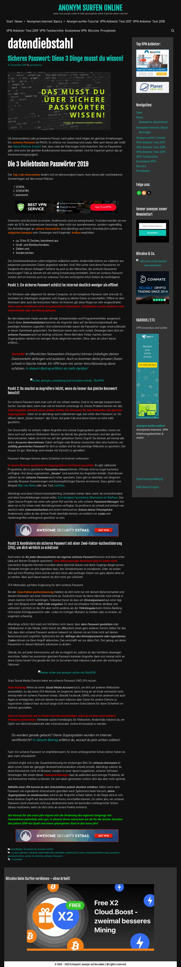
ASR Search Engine (147, 487)
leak (107, 852)
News (18, 21)
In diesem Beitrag (45, 740)
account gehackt (19, 852)
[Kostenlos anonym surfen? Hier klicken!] (147, 417)
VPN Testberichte (52, 30)
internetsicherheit (94, 852)
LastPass (59, 485)
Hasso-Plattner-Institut (27, 146)
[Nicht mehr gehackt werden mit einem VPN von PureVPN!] (67, 212)
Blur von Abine (27, 485)
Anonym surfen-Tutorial (82, 21)
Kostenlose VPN (76, 30)
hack (82, 852)
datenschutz (72, 852)
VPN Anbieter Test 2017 (116, 21)
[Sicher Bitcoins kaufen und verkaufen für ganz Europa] (152, 303)
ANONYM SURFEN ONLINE (90, 7)
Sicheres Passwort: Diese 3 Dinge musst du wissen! (65, 58)
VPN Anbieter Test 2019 (22, 30)
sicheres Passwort (53, 855)
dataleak (33, 852)
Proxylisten (108, 30)
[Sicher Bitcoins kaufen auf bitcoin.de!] (152, 265)
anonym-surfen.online (150, 425)
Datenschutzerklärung (149, 479)
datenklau (60, 852)
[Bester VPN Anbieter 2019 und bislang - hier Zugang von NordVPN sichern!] (67, 535)
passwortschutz (16, 855)
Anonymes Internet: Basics (44, 21)
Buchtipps (145, 132)
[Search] (172, 30)
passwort (114, 852)
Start (9, 21)
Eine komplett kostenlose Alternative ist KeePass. (88, 497)
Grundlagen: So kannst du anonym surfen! (32, 849)
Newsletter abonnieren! (153, 122)
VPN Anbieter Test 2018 (149, 21)
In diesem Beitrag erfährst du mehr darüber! (56, 368)
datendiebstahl (46, 852)
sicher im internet (34, 855)
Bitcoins (93, 30)
